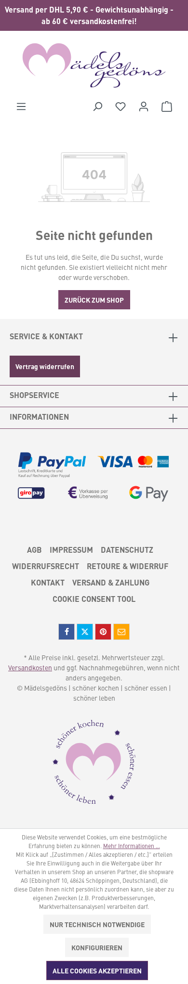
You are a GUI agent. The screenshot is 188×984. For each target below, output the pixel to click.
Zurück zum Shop (94, 300)
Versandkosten (30, 667)
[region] (94, 15)
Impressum (71, 549)
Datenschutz (127, 549)
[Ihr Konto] (143, 106)
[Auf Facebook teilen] (66, 631)
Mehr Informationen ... (131, 846)
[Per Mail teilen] (121, 631)
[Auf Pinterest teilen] (103, 631)
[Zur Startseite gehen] (94, 65)
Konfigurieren (96, 947)
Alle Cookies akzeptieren (97, 970)
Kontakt (48, 582)
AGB (34, 549)
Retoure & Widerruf (127, 566)
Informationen (39, 416)
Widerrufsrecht (45, 566)
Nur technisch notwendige (97, 924)
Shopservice (34, 394)
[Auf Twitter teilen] (85, 631)
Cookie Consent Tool (94, 598)
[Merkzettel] (120, 106)
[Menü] (21, 106)
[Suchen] (97, 106)
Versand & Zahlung (110, 582)
